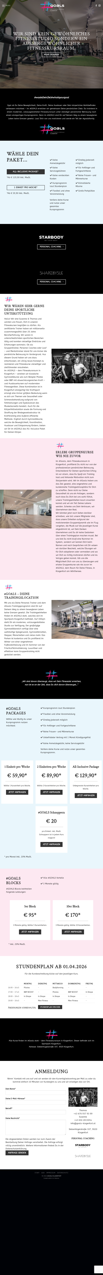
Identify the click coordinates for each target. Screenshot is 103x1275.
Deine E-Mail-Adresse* (15, 1099)
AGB (43, 1173)
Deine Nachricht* (13, 1118)
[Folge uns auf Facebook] (96, 6)
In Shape (89, 992)
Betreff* (9, 1108)
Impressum (50, 1173)
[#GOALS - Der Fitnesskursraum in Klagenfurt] (52, 5)
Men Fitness (43, 1001)
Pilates (27, 988)
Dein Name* (11, 1089)
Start (37, 1173)
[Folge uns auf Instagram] (99, 6)
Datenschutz (62, 1173)
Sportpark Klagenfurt (51, 1044)
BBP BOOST (29, 992)
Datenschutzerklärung (16, 1148)
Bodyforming (58, 988)
